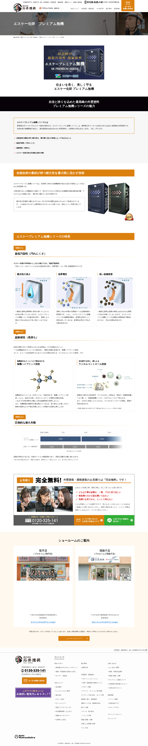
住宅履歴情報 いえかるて (64, 711)
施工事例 (84, 663)
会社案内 (59, 687)
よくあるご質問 (114, 667)
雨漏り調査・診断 (86, 719)
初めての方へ (58, 663)
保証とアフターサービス (63, 707)
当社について (58, 683)
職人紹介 (59, 695)
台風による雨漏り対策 (88, 723)
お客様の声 (84, 667)
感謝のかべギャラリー (63, 715)
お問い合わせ (112, 663)
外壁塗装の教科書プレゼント (118, 684)
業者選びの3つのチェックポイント (67, 667)
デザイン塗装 (87, 687)
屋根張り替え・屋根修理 (89, 699)
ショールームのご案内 (63, 691)
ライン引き (84, 728)
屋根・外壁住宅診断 (115, 671)
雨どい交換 (84, 707)
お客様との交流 (61, 719)
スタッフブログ (114, 707)
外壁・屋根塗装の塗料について (92, 683)
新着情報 (110, 695)
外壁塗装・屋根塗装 (87, 674)
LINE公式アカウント (115, 688)
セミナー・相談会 (61, 676)
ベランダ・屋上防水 (87, 711)
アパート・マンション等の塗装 (92, 691)
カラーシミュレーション (90, 679)
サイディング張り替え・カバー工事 (92, 695)
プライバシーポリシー (115, 714)
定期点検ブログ (114, 703)
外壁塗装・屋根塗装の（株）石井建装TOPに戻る (129, 650)
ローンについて (61, 703)
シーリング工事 (86, 715)
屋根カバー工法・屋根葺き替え (91, 703)
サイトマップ (112, 718)
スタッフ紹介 (60, 699)
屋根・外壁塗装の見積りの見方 (66, 671)
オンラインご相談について (117, 680)
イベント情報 (113, 699)
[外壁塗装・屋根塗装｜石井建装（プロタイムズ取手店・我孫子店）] (25, 6)
